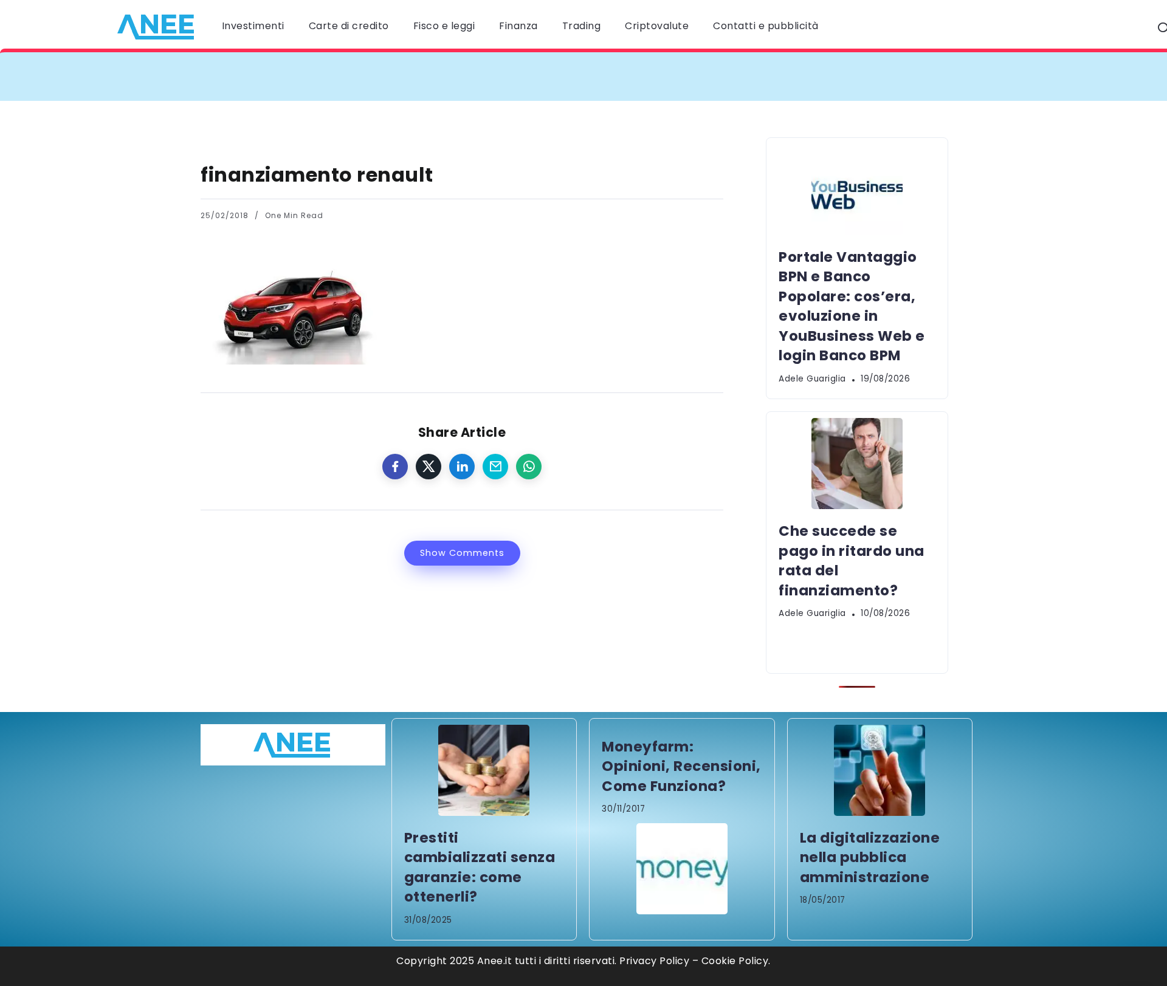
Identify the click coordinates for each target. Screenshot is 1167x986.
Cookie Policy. (736, 961)
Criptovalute (657, 26)
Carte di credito (349, 26)
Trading (581, 26)
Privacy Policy (654, 961)
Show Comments (462, 553)
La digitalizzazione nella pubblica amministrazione (870, 857)
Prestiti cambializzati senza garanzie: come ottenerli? (480, 867)
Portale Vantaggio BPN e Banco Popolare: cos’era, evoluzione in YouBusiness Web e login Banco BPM (483, 76)
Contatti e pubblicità (766, 26)
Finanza (518, 26)
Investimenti (253, 26)
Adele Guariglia (812, 379)
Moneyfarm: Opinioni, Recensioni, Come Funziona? (681, 766)
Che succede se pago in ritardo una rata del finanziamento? (923, 76)
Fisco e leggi (444, 26)
